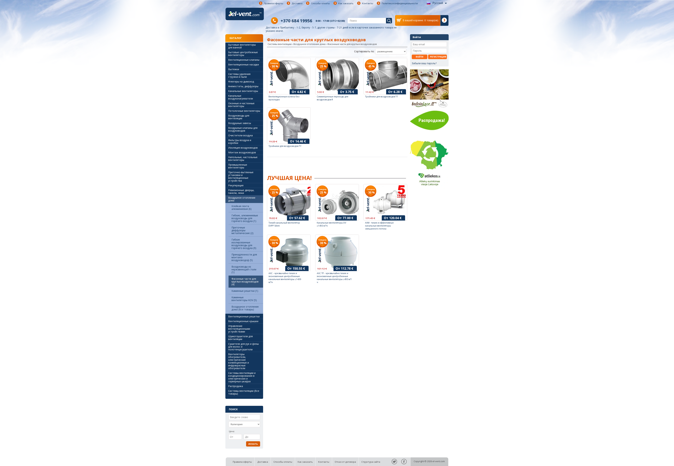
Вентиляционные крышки (243, 321)
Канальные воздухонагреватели (240, 97)
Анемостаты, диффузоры (243, 86)
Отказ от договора (345, 461)
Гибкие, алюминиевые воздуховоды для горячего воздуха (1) (245, 218)
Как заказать (345, 3)
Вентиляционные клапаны (243, 59)
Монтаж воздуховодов (242, 152)
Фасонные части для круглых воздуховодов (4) (245, 281)
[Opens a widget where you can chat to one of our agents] (660, 459)
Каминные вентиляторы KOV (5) (244, 299)
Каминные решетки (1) (245, 290)
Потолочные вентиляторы (244, 110)
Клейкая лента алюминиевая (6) (242, 207)
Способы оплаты (320, 3)
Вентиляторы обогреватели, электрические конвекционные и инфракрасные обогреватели (238, 361)
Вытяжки (233, 69)
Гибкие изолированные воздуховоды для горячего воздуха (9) (244, 244)
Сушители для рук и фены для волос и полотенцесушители (243, 346)
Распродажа (235, 386)
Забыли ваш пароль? (424, 63)
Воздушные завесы (239, 123)
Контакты (367, 3)
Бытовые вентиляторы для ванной (242, 46)
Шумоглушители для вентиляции (240, 338)
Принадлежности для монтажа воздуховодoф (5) (244, 257)
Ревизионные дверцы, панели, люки (241, 191)
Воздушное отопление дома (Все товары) (245, 308)
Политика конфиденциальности (400, 3)
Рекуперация (235, 185)
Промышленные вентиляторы (237, 166)
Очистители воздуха (240, 135)
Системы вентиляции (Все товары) (243, 392)
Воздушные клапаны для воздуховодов (242, 129)
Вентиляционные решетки (244, 316)
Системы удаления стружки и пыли (239, 75)
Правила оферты (273, 3)
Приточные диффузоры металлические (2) (242, 230)
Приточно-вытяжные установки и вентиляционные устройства (240, 176)
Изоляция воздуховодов (243, 147)
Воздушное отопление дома (241, 199)
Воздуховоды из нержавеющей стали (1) (244, 269)
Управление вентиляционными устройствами (239, 328)
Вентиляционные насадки (243, 64)
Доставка (297, 3)
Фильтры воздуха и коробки (239, 141)
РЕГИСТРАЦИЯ (438, 56)
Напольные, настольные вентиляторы (242, 158)
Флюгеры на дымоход (241, 81)
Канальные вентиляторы (243, 91)
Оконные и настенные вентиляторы (241, 105)
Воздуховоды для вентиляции (238, 117)
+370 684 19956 (296, 21)
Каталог (236, 38)
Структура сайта (370, 461)
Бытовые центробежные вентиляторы (243, 54)
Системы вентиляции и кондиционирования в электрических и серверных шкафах (242, 377)
